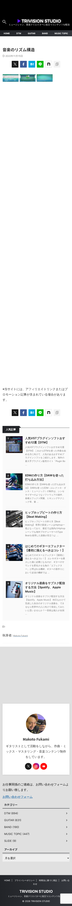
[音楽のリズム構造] (31, 64)
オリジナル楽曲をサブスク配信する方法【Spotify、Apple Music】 (45, 587)
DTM (18, 33)
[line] (40, 64)
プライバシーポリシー (25, 880)
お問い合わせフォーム (18, 797)
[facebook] (23, 64)
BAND (45, 33)
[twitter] (15, 64)
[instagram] (36, 766)
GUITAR (31, 33)
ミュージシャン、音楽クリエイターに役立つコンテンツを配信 (36, 896)
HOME (7, 33)
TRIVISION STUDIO (36, 891)
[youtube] (43, 766)
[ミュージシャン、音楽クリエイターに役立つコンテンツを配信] (39, 20)
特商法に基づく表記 (48, 880)
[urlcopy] (57, 64)
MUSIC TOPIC (61, 33)
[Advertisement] (36, 232)
